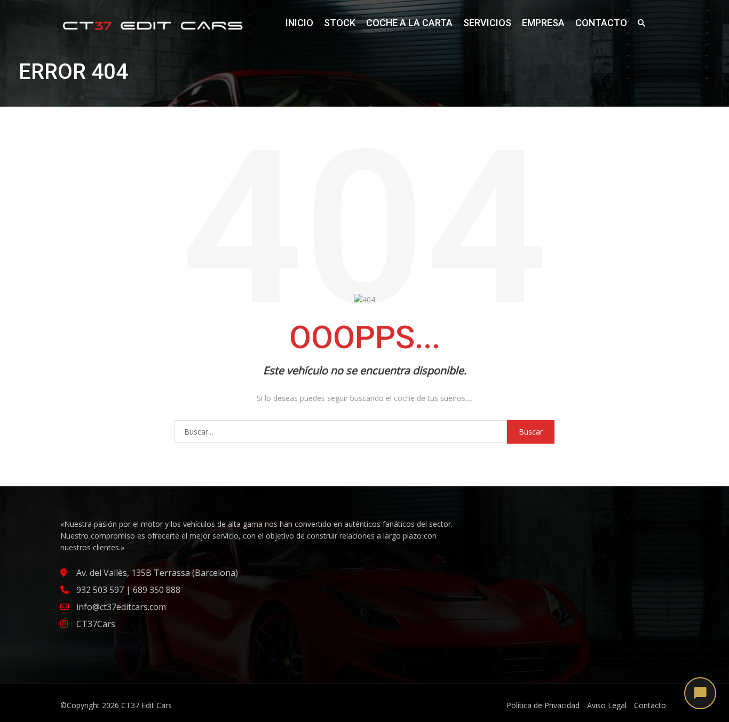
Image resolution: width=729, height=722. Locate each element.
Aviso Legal (607, 705)
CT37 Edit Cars (146, 705)
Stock (339, 23)
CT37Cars (95, 624)
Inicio (299, 23)
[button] (700, 693)
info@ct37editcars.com (121, 607)
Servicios (487, 23)
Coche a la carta (409, 23)
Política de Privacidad (543, 705)
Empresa (543, 23)
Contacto (601, 23)
